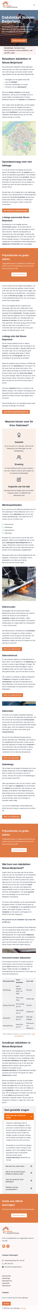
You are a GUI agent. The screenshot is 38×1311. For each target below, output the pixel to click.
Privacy (23, 1308)
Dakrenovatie (6, 1276)
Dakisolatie (5, 1283)
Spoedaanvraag (19, 48)
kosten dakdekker (22, 50)
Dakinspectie (6, 1285)
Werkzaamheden (9, 50)
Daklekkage (6, 1278)
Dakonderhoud (7, 1281)
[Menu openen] (34, 5)
